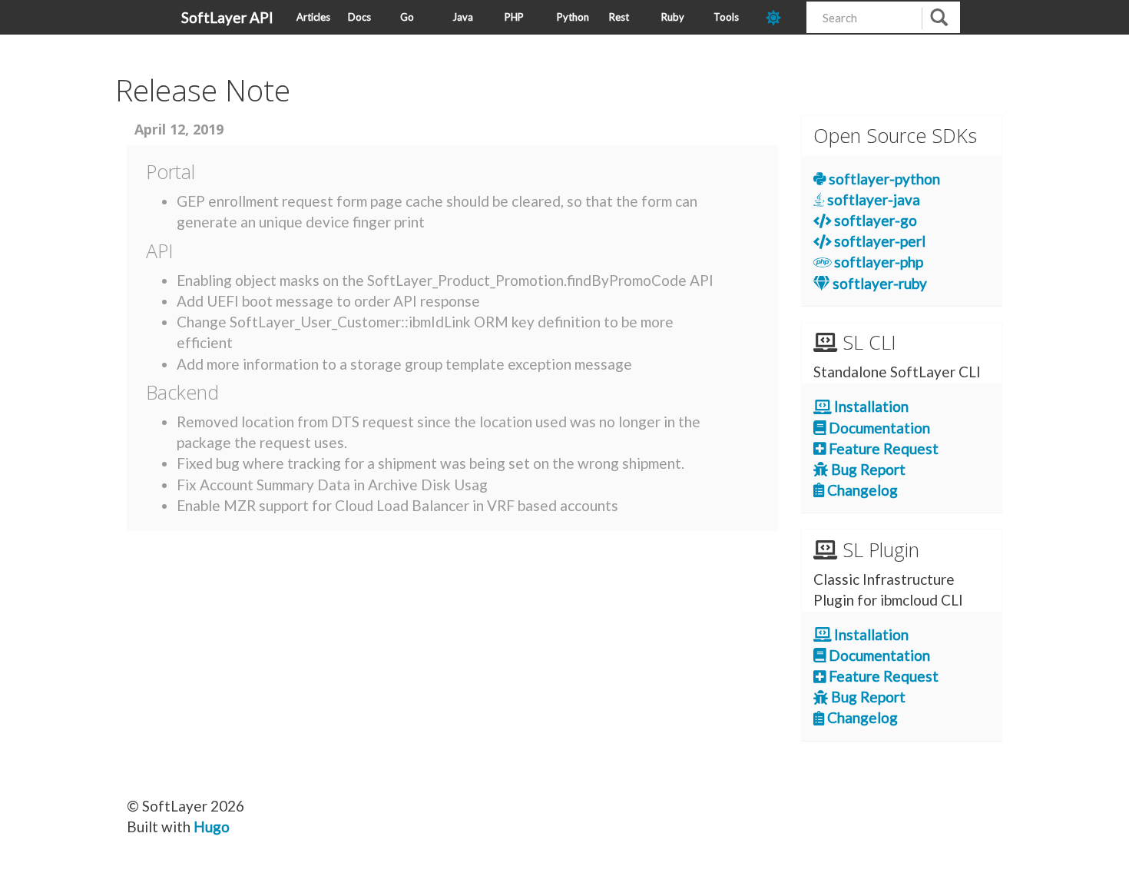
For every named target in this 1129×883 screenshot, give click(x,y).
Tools (726, 17)
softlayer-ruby (878, 283)
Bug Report (867, 469)
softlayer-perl (878, 241)
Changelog (861, 490)
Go (407, 17)
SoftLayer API (227, 17)
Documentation (878, 428)
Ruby (672, 17)
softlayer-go (874, 220)
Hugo (212, 826)
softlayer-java (872, 199)
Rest (619, 17)
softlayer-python (883, 179)
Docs (359, 17)
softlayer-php (877, 262)
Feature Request (882, 448)
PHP (514, 17)
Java (462, 17)
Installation (870, 406)
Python (573, 17)
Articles (313, 17)
